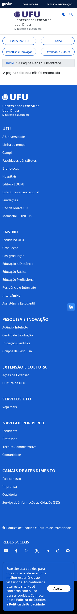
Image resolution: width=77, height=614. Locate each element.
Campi (7, 152)
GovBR (7, 4)
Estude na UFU (19, 41)
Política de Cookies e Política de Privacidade (38, 528)
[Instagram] (26, 550)
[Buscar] (71, 14)
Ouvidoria (9, 494)
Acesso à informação (59, 4)
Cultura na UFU (13, 383)
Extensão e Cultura (58, 52)
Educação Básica (14, 271)
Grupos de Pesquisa (17, 351)
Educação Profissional (18, 279)
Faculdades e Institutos (19, 160)
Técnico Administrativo (19, 447)
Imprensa (9, 486)
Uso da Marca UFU (16, 208)
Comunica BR (30, 4)
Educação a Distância (17, 264)
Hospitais (9, 176)
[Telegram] (67, 550)
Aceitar (59, 588)
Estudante (9, 431)
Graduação (10, 248)
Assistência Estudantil (18, 303)
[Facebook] (16, 550)
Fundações (10, 200)
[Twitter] (36, 550)
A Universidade (13, 137)
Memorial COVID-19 (17, 216)
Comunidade (11, 455)
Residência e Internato (19, 287)
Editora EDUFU (13, 184)
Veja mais (9, 407)
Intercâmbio (11, 295)
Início (10, 63)
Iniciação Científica (16, 343)
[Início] (27, 14)
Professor (9, 439)
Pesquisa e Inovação (19, 52)
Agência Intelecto (15, 327)
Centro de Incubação (17, 335)
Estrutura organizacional (20, 192)
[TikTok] (57, 550)
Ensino (58, 41)
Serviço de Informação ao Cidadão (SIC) (31, 502)
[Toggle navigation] (6, 15)
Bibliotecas (10, 168)
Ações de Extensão (15, 375)
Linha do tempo (13, 144)
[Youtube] (5, 550)
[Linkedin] (47, 550)
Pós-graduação (13, 256)
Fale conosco (11, 478)
